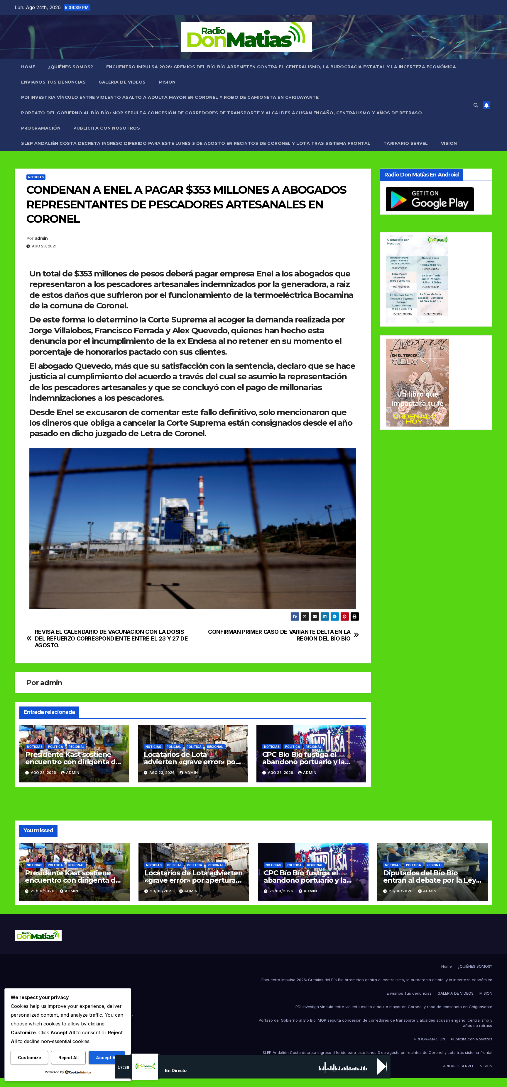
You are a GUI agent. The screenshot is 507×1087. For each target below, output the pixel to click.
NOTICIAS (36, 177)
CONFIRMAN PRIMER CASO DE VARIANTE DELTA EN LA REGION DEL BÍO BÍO (279, 635)
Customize (29, 1057)
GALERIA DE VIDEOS (122, 82)
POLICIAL (174, 746)
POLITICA (55, 746)
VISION (449, 143)
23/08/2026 (43, 891)
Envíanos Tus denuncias (53, 82)
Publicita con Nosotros (106, 128)
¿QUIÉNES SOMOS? (70, 66)
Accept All (107, 1057)
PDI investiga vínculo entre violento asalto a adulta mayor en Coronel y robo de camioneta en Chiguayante (170, 97)
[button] (476, 105)
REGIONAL (76, 746)
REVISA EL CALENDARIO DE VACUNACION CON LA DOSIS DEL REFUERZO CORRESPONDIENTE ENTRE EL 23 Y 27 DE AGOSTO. (111, 639)
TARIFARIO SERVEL (405, 143)
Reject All (68, 1057)
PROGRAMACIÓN (40, 128)
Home (28, 66)
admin (41, 238)
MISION (167, 82)
